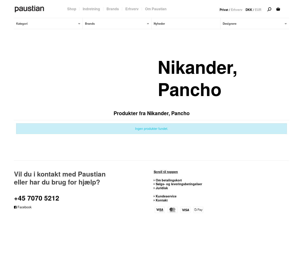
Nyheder (159, 24)
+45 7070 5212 (36, 198)
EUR (258, 9)
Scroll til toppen (166, 172)
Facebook (24, 207)
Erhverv (236, 9)
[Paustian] (29, 8)
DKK (249, 9)
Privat (224, 9)
